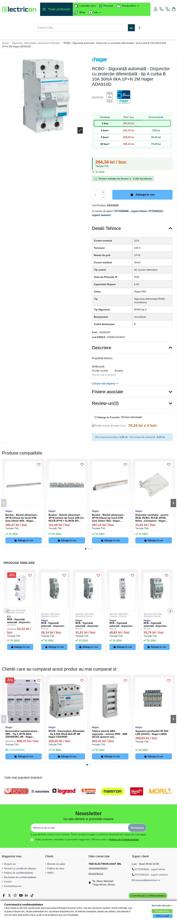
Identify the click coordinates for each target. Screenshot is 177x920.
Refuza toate (162, 916)
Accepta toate (162, 911)
